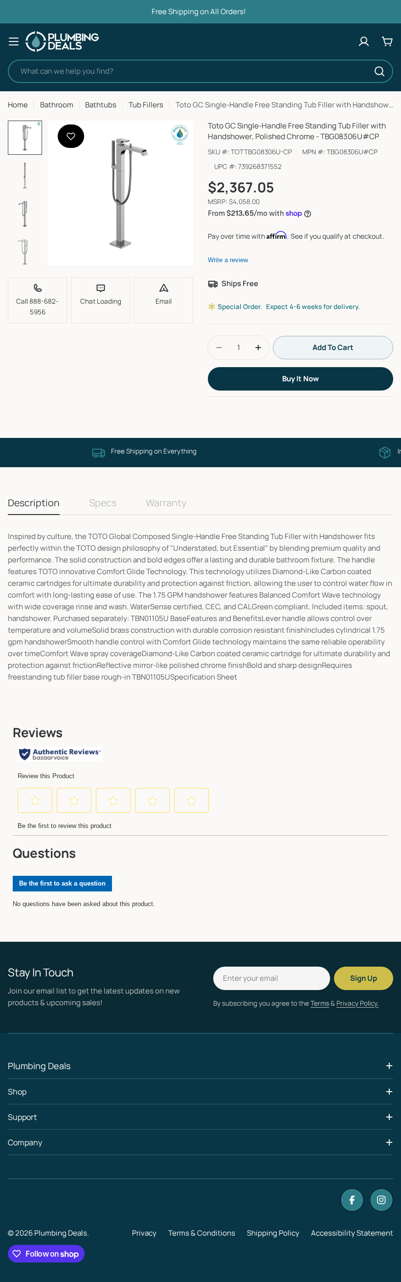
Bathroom (56, 105)
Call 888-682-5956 (37, 306)
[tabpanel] (200, 607)
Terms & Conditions (201, 1233)
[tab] (34, 506)
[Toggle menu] (14, 41)
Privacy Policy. (357, 1003)
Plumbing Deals (60, 1233)
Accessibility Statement (352, 1233)
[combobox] (200, 71)
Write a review (228, 260)
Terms (320, 1003)
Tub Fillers (146, 105)
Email (164, 301)
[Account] (364, 41)
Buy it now (300, 378)
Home (18, 105)
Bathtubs (100, 105)
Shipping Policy (273, 1233)
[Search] (379, 71)
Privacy (144, 1233)
